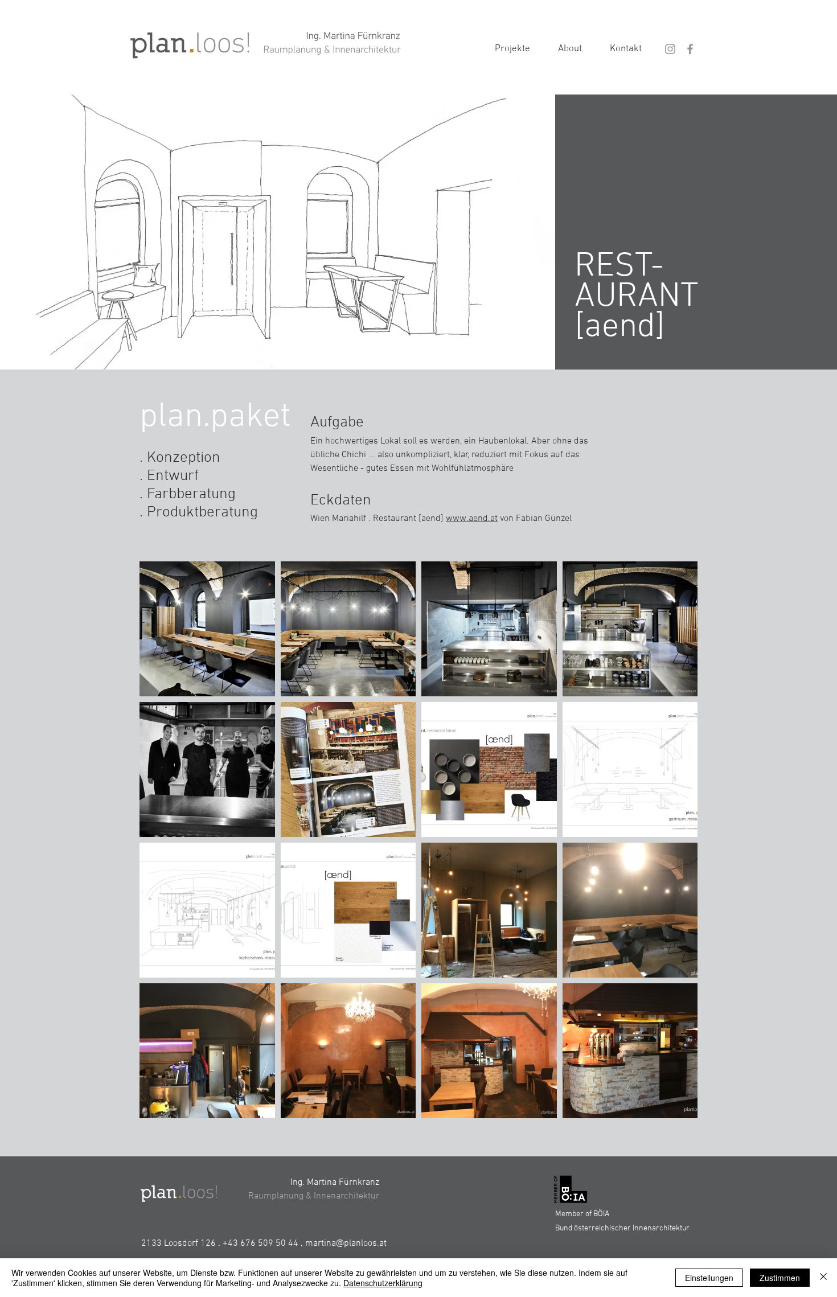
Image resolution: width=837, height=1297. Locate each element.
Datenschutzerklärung (382, 1282)
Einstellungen (709, 1277)
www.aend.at (472, 518)
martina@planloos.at (346, 1243)
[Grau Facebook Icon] (690, 49)
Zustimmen (780, 1277)
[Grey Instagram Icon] (670, 49)
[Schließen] (823, 1277)
